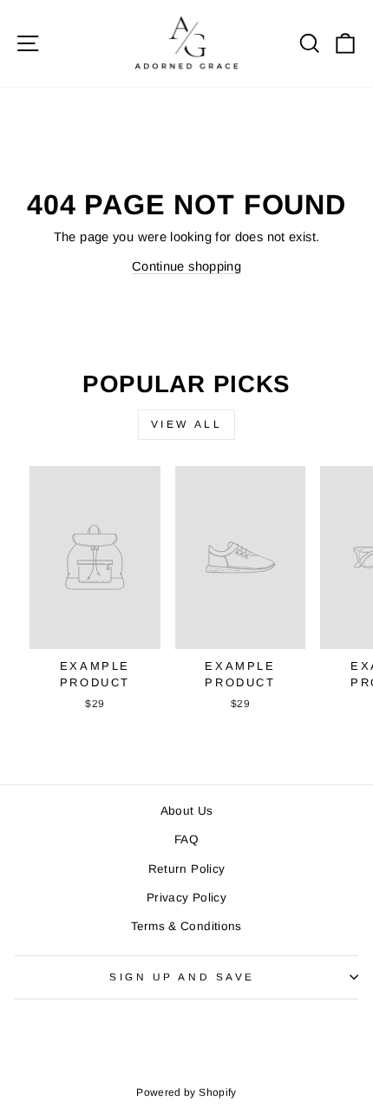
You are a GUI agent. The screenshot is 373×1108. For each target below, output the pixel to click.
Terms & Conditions (186, 926)
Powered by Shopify (186, 1092)
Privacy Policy (186, 897)
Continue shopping (186, 266)
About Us (186, 810)
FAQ (186, 839)
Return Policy (187, 868)
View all (187, 424)
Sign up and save (182, 976)
